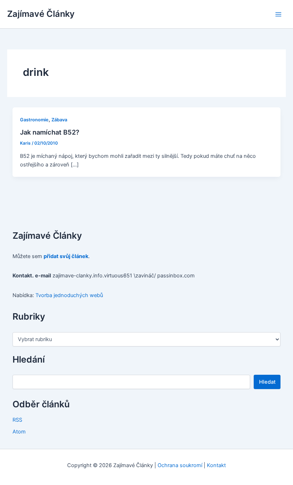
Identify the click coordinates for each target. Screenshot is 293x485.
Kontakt (216, 465)
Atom (19, 431)
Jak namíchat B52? (49, 132)
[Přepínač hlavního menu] (278, 14)
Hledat (267, 382)
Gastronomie (34, 119)
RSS (17, 420)
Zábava (59, 119)
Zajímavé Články (41, 14)
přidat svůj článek (66, 256)
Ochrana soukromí (180, 465)
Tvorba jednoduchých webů (69, 295)
